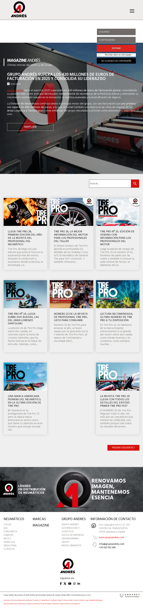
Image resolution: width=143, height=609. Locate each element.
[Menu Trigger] (132, 11)
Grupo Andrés (15, 90)
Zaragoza (75, 603)
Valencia (55, 603)
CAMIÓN (8, 535)
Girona (65, 600)
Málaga (99, 600)
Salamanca (21, 603)
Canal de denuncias (78, 595)
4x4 (5, 528)
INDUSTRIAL (10, 546)
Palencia (13, 603)
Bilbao (29, 600)
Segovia (30, 603)
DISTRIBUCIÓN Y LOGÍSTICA (71, 530)
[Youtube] (69, 584)
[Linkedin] (79, 584)
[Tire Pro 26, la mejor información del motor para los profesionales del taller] (71, 234)
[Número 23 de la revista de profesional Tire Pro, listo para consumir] (71, 316)
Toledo (48, 603)
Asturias (14, 600)
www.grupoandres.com (111, 537)
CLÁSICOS (9, 549)
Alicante (7, 600)
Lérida (81, 600)
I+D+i (89, 595)
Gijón (60, 600)
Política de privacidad (38, 595)
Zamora (68, 603)
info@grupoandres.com (111, 544)
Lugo (87, 600)
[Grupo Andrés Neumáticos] (16, 16)
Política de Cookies (54, 595)
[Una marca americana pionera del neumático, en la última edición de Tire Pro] (25, 399)
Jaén (71, 600)
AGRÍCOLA (9, 542)
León (76, 600)
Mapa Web (66, 595)
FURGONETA (10, 532)
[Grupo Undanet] (129, 597)
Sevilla (36, 603)
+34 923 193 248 (107, 548)
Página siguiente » (123, 448)
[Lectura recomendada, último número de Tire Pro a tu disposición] (117, 316)
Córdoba (53, 600)
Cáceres (36, 600)
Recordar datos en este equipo (118, 55)
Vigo (61, 603)
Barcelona (22, 600)
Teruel (42, 603)
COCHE (7, 525)
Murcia (6, 603)
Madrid (92, 600)
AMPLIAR (30, 126)
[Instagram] (74, 584)
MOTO (7, 539)
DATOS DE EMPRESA (73, 535)
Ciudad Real (44, 600)
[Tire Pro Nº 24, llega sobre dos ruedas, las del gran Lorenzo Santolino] (25, 316)
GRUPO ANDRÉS (70, 525)
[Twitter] (65, 584)
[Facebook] (61, 584)
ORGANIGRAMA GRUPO (70, 540)
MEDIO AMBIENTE (71, 546)
